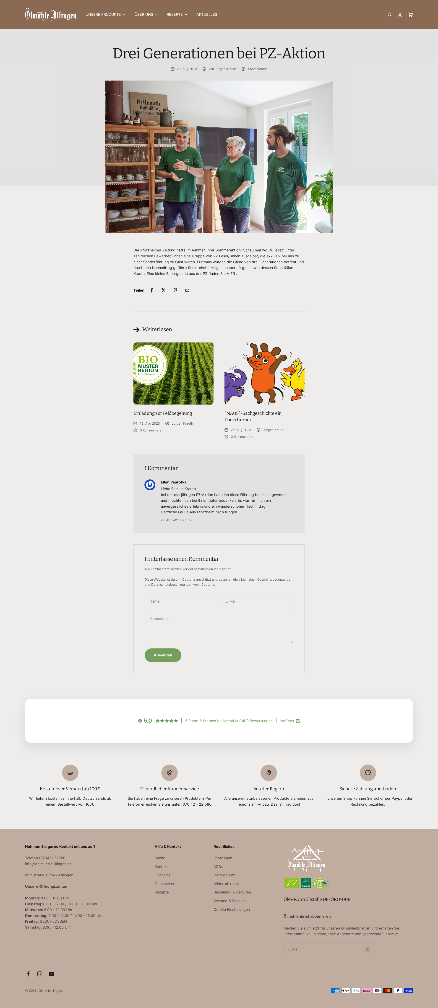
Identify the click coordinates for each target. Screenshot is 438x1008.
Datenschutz (224, 875)
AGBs (218, 866)
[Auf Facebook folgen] (28, 974)
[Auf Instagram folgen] (40, 974)
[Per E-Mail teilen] (187, 290)
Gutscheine (164, 883)
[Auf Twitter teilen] (163, 290)
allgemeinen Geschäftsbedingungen (265, 579)
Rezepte (162, 892)
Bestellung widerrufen (232, 892)
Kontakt (161, 866)
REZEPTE (175, 14)
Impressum (223, 858)
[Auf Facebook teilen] (151, 290)
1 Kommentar (257, 69)
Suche (160, 858)
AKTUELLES (206, 14)
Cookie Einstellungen (232, 909)
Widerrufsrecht (226, 883)
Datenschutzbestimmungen (171, 584)
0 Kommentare (151, 430)
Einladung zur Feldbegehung (162, 413)
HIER (231, 273)
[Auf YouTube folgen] (51, 974)
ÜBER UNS (144, 14)
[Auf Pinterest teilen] (175, 290)
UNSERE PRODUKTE (103, 14)
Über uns (162, 875)
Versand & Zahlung (230, 900)
